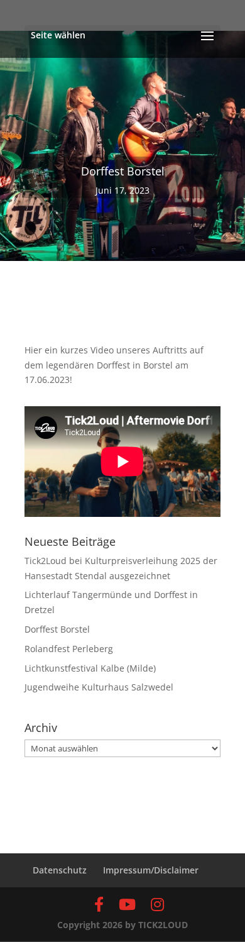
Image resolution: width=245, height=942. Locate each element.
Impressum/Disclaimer (151, 870)
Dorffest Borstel (57, 629)
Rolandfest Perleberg (68, 649)
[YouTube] (127, 904)
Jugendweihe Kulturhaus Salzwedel (98, 687)
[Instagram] (157, 904)
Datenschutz (60, 870)
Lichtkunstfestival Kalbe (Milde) (90, 668)
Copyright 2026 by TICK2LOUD (122, 925)
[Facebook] (99, 904)
